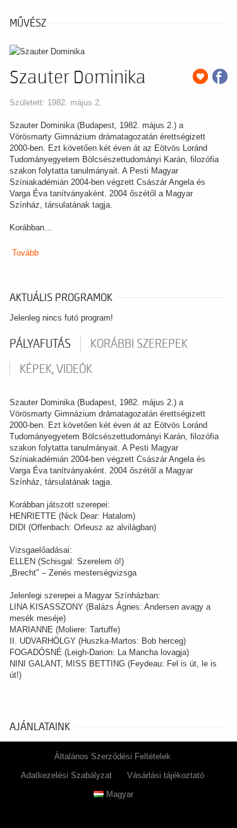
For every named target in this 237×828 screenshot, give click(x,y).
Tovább (25, 252)
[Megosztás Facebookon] (220, 76)
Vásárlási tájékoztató (165, 775)
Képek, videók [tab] (56, 369)
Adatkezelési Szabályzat (66, 775)
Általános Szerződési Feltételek (112, 756)
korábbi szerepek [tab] (139, 344)
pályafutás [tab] (40, 344)
